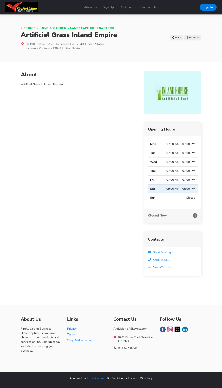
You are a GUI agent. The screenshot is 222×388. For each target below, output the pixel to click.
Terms (71, 334)
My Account (128, 7)
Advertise (90, 7)
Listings (28, 28)
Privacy (72, 329)
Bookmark (194, 37)
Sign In (208, 7)
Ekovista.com (95, 378)
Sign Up (108, 7)
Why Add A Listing (80, 340)
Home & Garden (52, 28)
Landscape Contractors (92, 28)
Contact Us (148, 7)
